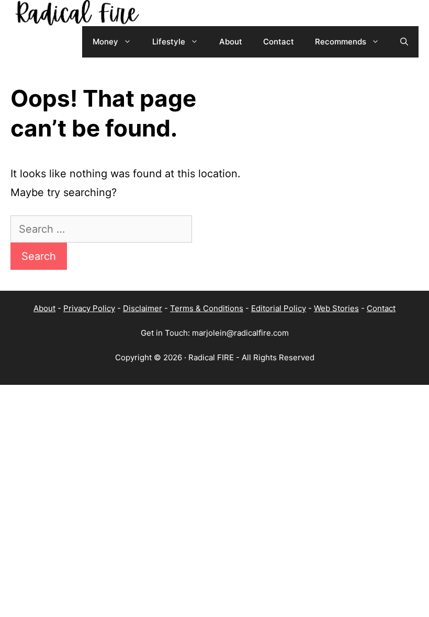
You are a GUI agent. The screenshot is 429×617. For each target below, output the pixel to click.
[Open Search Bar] (404, 42)
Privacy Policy (89, 308)
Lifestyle (168, 42)
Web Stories (336, 308)
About (230, 42)
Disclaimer (142, 308)
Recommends (340, 42)
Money (105, 42)
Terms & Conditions (206, 308)
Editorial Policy (278, 308)
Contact (278, 42)
